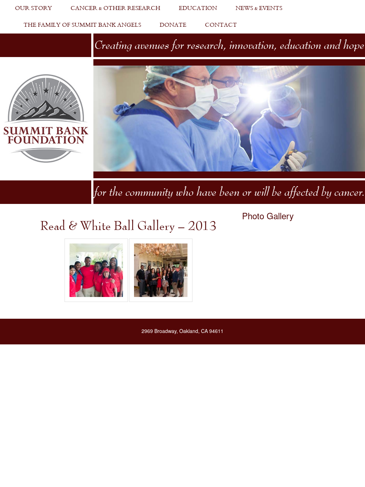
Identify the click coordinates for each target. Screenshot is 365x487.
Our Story (33, 8)
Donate (173, 25)
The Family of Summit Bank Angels (82, 25)
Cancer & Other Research (115, 8)
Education (198, 8)
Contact (221, 25)
